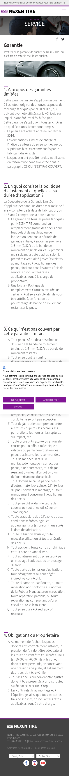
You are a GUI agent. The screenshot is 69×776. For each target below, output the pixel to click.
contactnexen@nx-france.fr (48, 741)
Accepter (34, 19)
